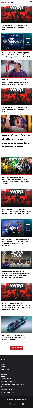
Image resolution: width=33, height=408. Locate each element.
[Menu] (31, 3)
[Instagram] (19, 404)
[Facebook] (23, 404)
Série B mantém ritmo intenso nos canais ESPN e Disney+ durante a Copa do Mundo (15, 27)
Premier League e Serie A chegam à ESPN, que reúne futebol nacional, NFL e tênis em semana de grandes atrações (16, 211)
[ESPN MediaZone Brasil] (8, 2)
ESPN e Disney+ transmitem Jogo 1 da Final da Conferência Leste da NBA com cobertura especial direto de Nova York (16, 55)
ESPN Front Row (7, 364)
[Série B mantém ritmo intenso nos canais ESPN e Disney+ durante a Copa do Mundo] (16, 14)
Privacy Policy (6, 381)
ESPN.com (5, 370)
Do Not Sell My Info (8, 392)
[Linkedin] (14, 404)
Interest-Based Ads (8, 390)
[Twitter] (10, 404)
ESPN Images (6, 367)
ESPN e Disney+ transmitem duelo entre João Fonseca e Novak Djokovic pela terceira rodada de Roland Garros (16, 82)
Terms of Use (6, 379)
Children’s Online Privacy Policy (13, 387)
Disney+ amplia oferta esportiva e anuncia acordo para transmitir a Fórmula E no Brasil (14, 337)
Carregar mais (15, 347)
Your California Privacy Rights (12, 384)
